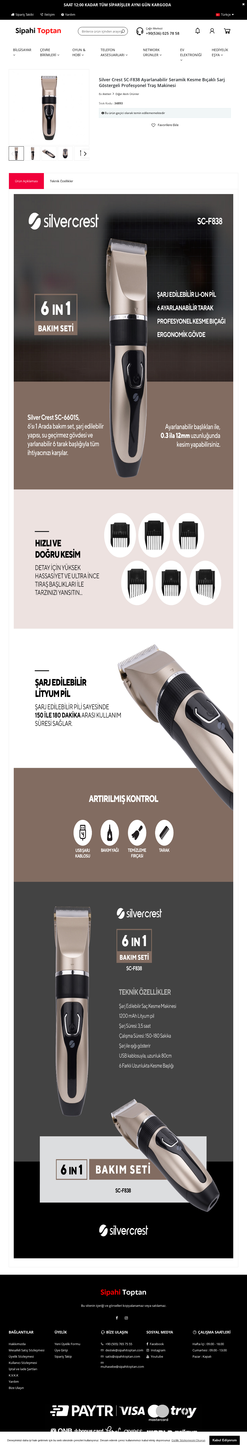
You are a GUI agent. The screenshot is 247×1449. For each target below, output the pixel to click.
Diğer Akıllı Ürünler (127, 94)
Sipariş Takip (63, 1356)
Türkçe (226, 14)
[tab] (26, 181)
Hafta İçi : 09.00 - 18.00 (208, 1344)
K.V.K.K (13, 1375)
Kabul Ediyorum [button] (225, 1440)
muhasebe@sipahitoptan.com (122, 1366)
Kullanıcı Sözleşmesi (23, 1363)
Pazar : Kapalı (201, 1356)
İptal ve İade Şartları (23, 1369)
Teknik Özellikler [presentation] (61, 181)
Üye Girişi (61, 1350)
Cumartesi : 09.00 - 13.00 (209, 1350)
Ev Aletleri (105, 94)
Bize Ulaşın (16, 1388)
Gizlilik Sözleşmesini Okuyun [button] (188, 1440)
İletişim (49, 14)
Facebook (156, 1344)
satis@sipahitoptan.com (122, 1356)
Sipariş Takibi (24, 14)
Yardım (70, 14)
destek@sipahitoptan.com (124, 1350)
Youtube (156, 1356)
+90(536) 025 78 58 (162, 33)
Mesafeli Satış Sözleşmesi (26, 1350)
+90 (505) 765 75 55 (118, 1344)
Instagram (157, 1350)
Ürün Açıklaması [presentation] (26, 181)
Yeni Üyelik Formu (67, 1344)
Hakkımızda (17, 1344)
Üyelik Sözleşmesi (21, 1356)
